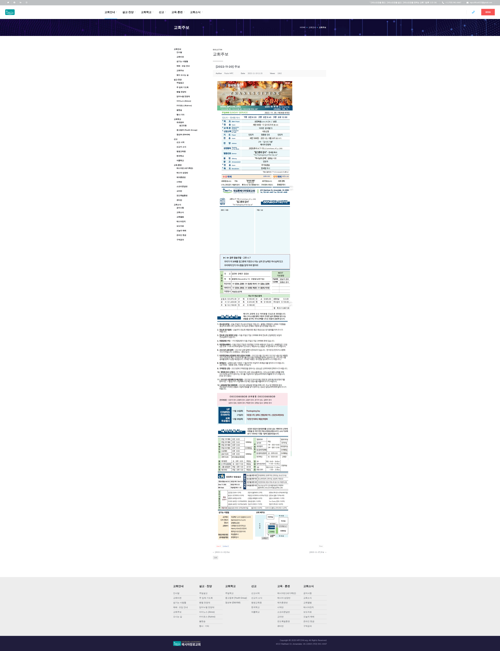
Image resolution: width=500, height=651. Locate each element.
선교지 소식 (181, 147)
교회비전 (180, 57)
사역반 (179, 182)
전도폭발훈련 (182, 195)
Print (321, 546)
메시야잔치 (181, 221)
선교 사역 (180, 142)
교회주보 (180, 70)
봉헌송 (179, 110)
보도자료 (180, 226)
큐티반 (179, 200)
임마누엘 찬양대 (183, 96)
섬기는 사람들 (182, 61)
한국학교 (180, 156)
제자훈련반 (181, 177)
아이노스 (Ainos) (184, 101)
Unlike (226, 546)
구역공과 (180, 239)
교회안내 (110, 12)
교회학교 (146, 12)
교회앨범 (180, 217)
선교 (161, 12)
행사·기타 (180, 114)
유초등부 (180, 122)
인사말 (179, 52)
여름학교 (180, 160)
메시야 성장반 (182, 173)
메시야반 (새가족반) (185, 168)
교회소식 (195, 12)
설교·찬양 (128, 12)
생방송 (488, 12)
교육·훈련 (177, 12)
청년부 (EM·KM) (183, 134)
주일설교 (180, 83)
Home (303, 27)
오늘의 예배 (181, 230)
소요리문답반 (182, 186)
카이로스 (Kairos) (184, 105)
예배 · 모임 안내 (183, 66)
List (215, 557)
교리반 (179, 191)
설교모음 (183, 125)
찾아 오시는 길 (183, 75)
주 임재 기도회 (183, 87)
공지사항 (180, 208)
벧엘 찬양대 (181, 92)
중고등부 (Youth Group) (187, 130)
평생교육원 (181, 151)
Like (219, 546)
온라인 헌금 (181, 235)
